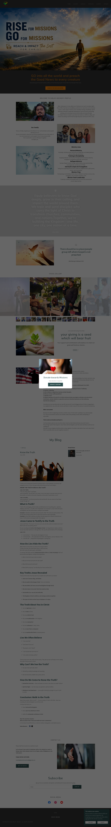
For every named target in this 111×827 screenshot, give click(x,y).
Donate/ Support (55, 384)
